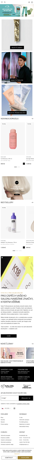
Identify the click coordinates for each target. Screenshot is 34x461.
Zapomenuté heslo (17, 242)
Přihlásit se (17, 235)
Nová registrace (17, 239)
